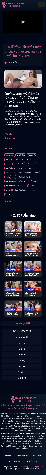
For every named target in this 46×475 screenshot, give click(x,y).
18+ (30, 168)
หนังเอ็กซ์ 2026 (11, 168)
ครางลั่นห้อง (21, 155)
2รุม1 (20, 354)
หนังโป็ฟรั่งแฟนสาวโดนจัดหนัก (16, 186)
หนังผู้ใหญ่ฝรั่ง (19, 164)
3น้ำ (20, 366)
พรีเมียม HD (20, 160)
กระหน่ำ (8, 173)
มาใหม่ (29, 160)
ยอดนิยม (8, 164)
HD (36, 168)
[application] (23, 22)
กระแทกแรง (10, 155)
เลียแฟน (32, 186)
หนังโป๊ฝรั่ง (22, 168)
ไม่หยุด (8, 194)
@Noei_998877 (20, 331)
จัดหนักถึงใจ (32, 155)
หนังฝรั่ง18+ (31, 164)
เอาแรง (8, 190)
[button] (23, 22)
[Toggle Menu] (41, 5)
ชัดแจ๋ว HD (9, 160)
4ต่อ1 (20, 378)
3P (20, 360)
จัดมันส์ (36, 173)
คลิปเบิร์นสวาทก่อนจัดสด (22, 173)
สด (14, 177)
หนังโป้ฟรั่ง (32, 181)
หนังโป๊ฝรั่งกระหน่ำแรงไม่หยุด (15, 181)
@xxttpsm (20, 337)
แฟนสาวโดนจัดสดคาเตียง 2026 (24, 190)
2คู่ (20, 348)
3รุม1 (20, 372)
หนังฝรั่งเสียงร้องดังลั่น (25, 177)
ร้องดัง (8, 177)
